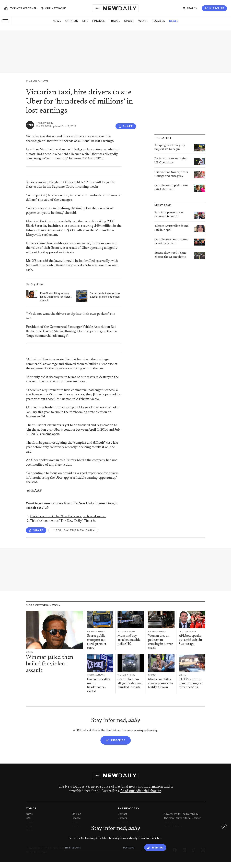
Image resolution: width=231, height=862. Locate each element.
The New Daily (44, 122)
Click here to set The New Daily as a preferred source (68, 516)
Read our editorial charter (140, 791)
